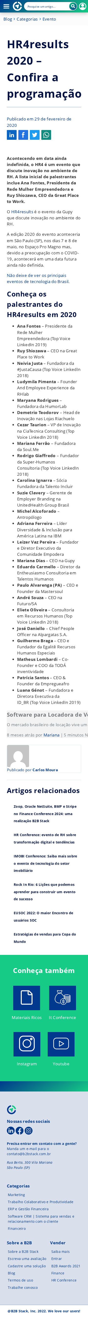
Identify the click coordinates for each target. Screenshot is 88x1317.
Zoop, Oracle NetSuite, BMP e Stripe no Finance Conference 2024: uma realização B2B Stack (45, 813)
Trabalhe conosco (23, 1287)
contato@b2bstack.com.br (29, 1153)
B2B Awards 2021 (66, 1266)
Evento (49, 19)
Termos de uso (20, 1280)
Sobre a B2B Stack (23, 1251)
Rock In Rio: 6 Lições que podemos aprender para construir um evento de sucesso (45, 891)
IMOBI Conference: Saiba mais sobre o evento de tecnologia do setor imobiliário (45, 863)
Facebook (23, 135)
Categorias (27, 19)
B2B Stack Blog (17, 6)
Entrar (56, 1258)
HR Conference (64, 1280)
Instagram (27, 1064)
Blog (7, 19)
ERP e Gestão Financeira (28, 1209)
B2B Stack (12, 1109)
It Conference (62, 1017)
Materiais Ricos (27, 1017)
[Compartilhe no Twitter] (35, 135)
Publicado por (32, 769)
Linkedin (12, 135)
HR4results (22, 211)
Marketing (16, 1194)
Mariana (51, 735)
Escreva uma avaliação (27, 1258)
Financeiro (17, 1228)
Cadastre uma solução (27, 1266)
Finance (58, 1273)
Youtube (61, 1064)
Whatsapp (46, 135)
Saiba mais (60, 1251)
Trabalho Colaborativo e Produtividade (40, 1201)
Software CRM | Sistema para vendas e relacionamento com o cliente (41, 1219)
